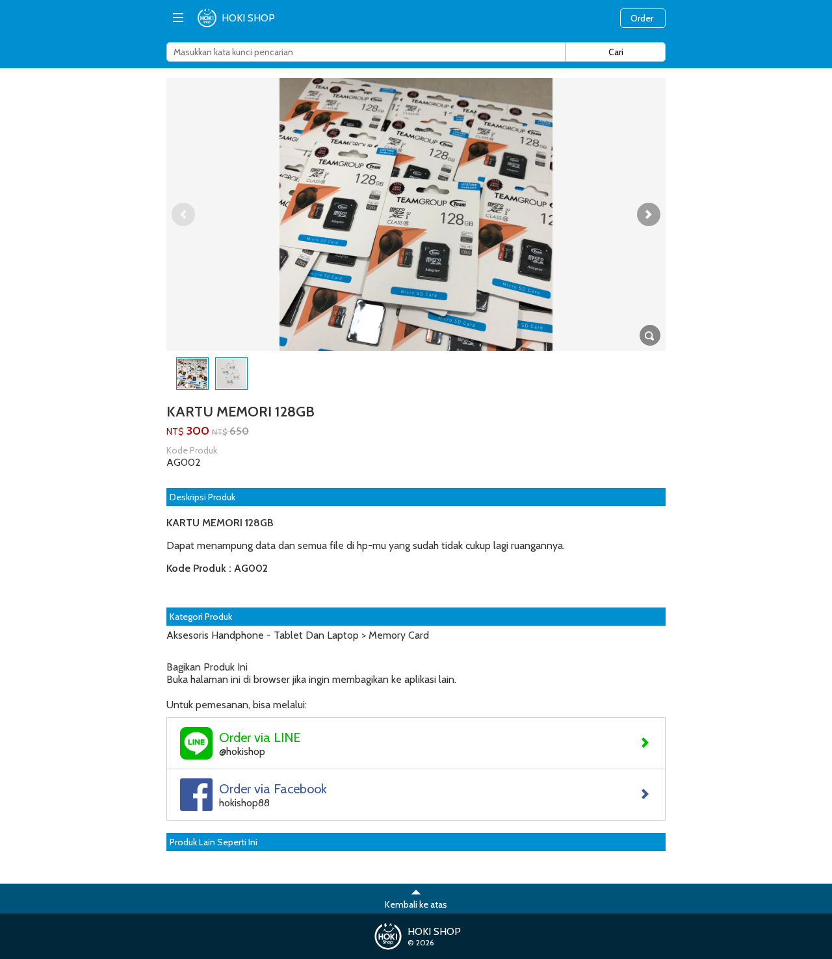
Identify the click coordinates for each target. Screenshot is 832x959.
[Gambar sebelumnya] (183, 214)
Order (641, 18)
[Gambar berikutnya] (648, 214)
